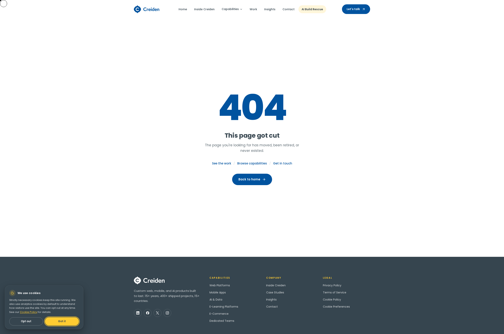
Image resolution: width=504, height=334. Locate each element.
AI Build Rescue (312, 9)
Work (253, 9)
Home (183, 9)
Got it (62, 321)
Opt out (26, 321)
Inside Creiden (204, 9)
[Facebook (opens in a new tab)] (148, 313)
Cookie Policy (332, 300)
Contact (289, 9)
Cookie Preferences (336, 307)
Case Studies (275, 292)
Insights (269, 9)
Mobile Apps (217, 292)
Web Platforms (219, 285)
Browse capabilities (252, 163)
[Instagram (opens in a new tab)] (167, 313)
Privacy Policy (332, 285)
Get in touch (282, 163)
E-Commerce (219, 314)
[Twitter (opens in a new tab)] (157, 313)
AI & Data (215, 300)
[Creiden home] (147, 9)
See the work (221, 163)
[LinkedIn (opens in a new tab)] (138, 313)
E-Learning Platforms (223, 307)
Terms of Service (334, 292)
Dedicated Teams (221, 321)
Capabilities (230, 9)
